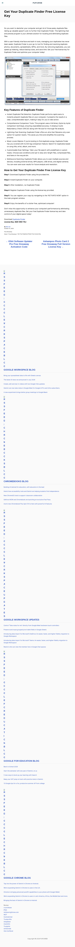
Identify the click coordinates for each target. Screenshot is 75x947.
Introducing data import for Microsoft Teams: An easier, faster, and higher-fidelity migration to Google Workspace (35, 642)
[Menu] (2, 3)
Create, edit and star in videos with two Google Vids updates (24, 384)
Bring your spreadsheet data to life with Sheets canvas (22, 375)
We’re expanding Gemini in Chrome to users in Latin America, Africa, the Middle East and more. (36, 896)
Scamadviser (8, 917)
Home (5, 234)
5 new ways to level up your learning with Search (20, 775)
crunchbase (8, 907)
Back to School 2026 (11, 767)
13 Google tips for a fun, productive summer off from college (24, 783)
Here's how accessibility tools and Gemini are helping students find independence (31, 491)
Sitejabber (7, 922)
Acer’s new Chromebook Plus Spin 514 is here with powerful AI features (28, 504)
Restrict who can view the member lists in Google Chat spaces (25, 647)
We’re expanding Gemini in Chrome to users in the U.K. (22, 888)
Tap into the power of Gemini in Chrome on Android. (21, 883)
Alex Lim (8, 226)
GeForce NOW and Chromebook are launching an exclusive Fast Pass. (27, 499)
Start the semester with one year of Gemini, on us (20, 771)
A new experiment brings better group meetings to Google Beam (25, 392)
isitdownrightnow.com (11, 912)
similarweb (7, 929)
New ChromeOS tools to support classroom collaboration (23, 495)
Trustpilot (7, 926)
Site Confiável (8, 931)
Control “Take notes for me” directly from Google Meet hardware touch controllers (31, 625)
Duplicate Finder (19, 219)
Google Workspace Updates (21, 619)
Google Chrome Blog (17, 878)
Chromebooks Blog (16, 481)
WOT (5, 915)
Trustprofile (8, 919)
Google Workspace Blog (19, 370)
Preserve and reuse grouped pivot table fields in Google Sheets (25, 630)
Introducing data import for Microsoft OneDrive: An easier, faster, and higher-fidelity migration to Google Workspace (36, 635)
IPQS (5, 910)
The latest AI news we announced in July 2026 (19, 380)
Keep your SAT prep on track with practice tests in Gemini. (23, 779)
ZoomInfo (7, 924)
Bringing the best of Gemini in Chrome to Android (20, 900)
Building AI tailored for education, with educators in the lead (24, 487)
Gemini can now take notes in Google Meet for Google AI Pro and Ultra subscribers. (32, 388)
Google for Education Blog (21, 761)
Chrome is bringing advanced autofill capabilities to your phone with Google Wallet (32, 892)
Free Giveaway (8, 231)
